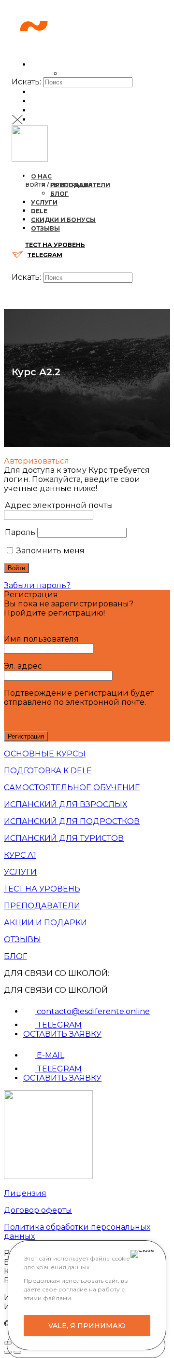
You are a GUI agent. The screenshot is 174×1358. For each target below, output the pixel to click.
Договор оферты (38, 1210)
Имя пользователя (41, 639)
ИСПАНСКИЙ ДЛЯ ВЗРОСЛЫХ (65, 804)
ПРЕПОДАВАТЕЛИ (42, 905)
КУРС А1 (20, 855)
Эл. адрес (23, 666)
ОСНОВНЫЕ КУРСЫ (45, 753)
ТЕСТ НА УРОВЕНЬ (56, 149)
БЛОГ (15, 956)
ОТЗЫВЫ (22, 939)
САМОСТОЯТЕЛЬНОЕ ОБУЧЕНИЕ (72, 787)
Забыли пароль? (37, 585)
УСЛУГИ (20, 872)
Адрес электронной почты (59, 505)
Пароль (20, 532)
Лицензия (25, 1193)
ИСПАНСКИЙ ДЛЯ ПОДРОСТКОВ (72, 821)
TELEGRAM (44, 255)
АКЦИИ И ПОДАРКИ (45, 922)
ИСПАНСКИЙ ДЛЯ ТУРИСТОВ (64, 838)
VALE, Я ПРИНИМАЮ (87, 1325)
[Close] (142, 1254)
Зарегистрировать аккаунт (58, 622)
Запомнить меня (49, 550)
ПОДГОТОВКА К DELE (48, 770)
